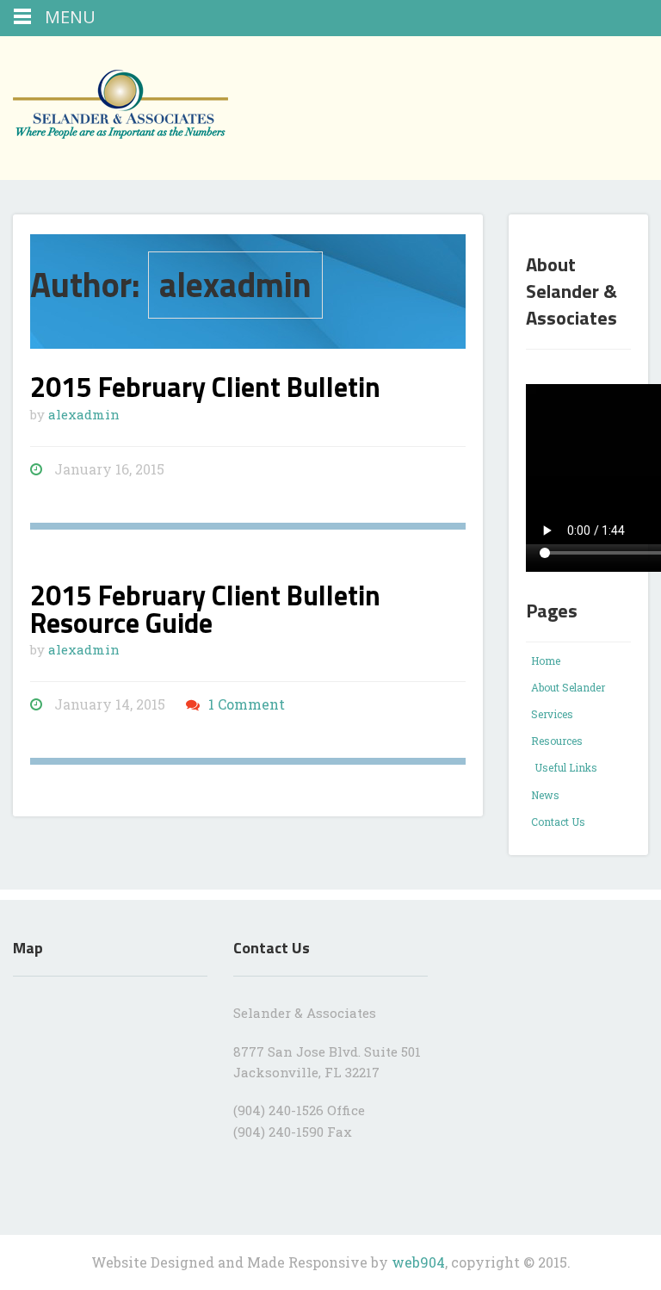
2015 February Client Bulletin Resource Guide (205, 608)
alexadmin (84, 414)
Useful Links (565, 767)
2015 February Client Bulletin (205, 386)
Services (552, 714)
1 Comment (246, 704)
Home (545, 660)
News (545, 795)
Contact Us (558, 821)
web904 (418, 1262)
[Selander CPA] (150, 102)
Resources (557, 740)
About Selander (568, 687)
